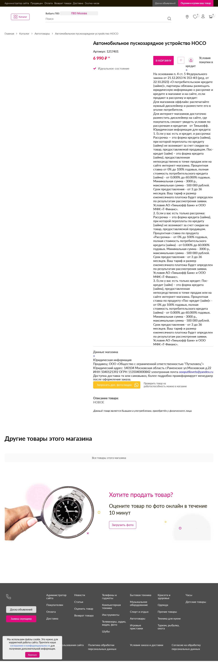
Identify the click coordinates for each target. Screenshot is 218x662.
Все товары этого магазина (109, 457)
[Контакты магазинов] (187, 17)
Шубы (106, 631)
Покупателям (54, 604)
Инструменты (110, 614)
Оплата (48, 3)
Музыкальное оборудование (139, 603)
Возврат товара (62, 3)
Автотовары (137, 618)
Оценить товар (83, 608)
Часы (189, 595)
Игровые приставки (136, 627)
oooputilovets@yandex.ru (196, 372)
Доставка (78, 3)
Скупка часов (92, 3)
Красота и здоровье (164, 596)
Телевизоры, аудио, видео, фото (114, 623)
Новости (79, 595)
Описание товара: (106, 398)
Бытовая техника (140, 595)
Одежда (163, 604)
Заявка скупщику (21, 618)
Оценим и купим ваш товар (196, 3)
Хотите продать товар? (141, 494)
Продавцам (36, 3)
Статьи (78, 601)
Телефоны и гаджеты (109, 596)
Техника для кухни (169, 618)
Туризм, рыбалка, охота (168, 627)
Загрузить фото (123, 525)
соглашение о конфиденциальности (30, 645)
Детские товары (196, 601)
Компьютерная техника (111, 606)
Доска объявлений (165, 3)
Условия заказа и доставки (146, 645)
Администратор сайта (17, 3)
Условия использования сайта (65, 645)
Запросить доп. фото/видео (114, 384)
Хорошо (32, 654)
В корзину (163, 60)
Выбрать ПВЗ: (53, 13)
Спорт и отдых (139, 611)
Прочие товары (167, 611)
